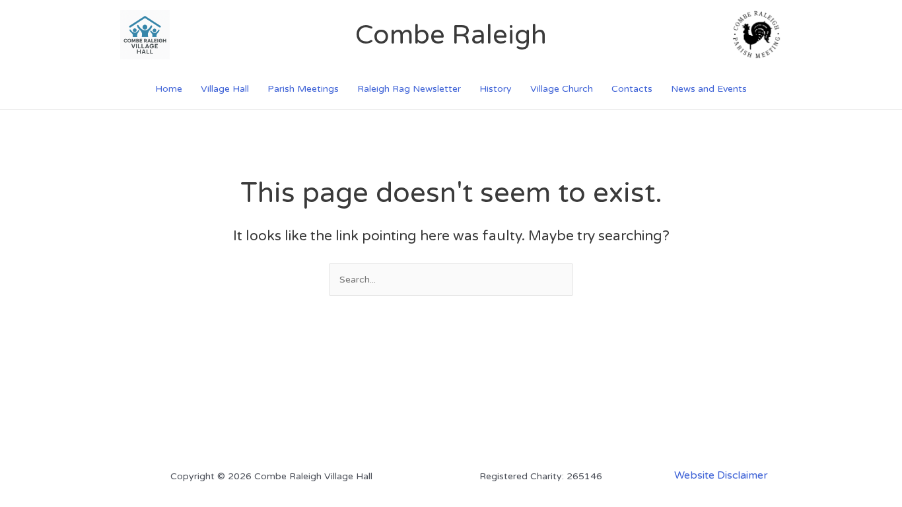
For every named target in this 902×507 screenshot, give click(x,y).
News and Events (709, 88)
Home (168, 88)
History (495, 88)
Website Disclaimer (721, 475)
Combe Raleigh (451, 35)
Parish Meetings (303, 88)
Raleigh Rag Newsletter (409, 88)
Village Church (561, 88)
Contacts (631, 88)
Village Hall (225, 88)
